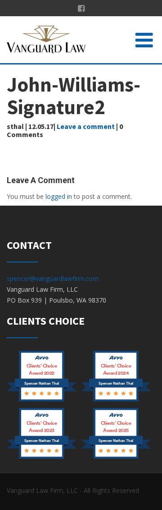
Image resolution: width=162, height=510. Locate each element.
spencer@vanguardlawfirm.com (53, 278)
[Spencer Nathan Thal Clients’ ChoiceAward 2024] (116, 400)
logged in (58, 196)
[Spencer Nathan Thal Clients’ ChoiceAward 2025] (116, 458)
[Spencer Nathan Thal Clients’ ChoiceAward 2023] (41, 458)
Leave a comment (86, 126)
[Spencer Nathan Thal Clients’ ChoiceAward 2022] (41, 400)
